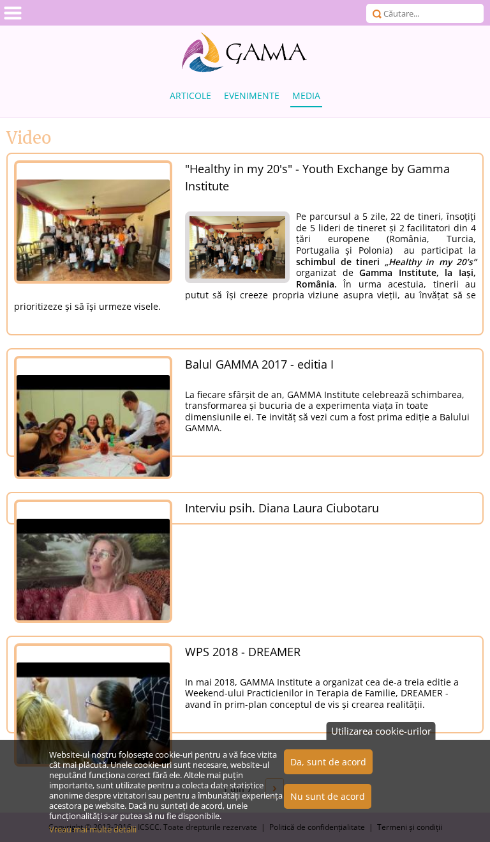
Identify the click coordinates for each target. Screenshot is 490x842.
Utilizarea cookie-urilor (381, 730)
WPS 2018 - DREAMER (243, 651)
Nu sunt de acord (327, 796)
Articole (190, 95)
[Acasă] (245, 52)
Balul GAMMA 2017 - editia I (259, 364)
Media (306, 95)
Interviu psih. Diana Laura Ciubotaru (282, 508)
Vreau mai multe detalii (93, 829)
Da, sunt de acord (328, 762)
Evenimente (251, 95)
